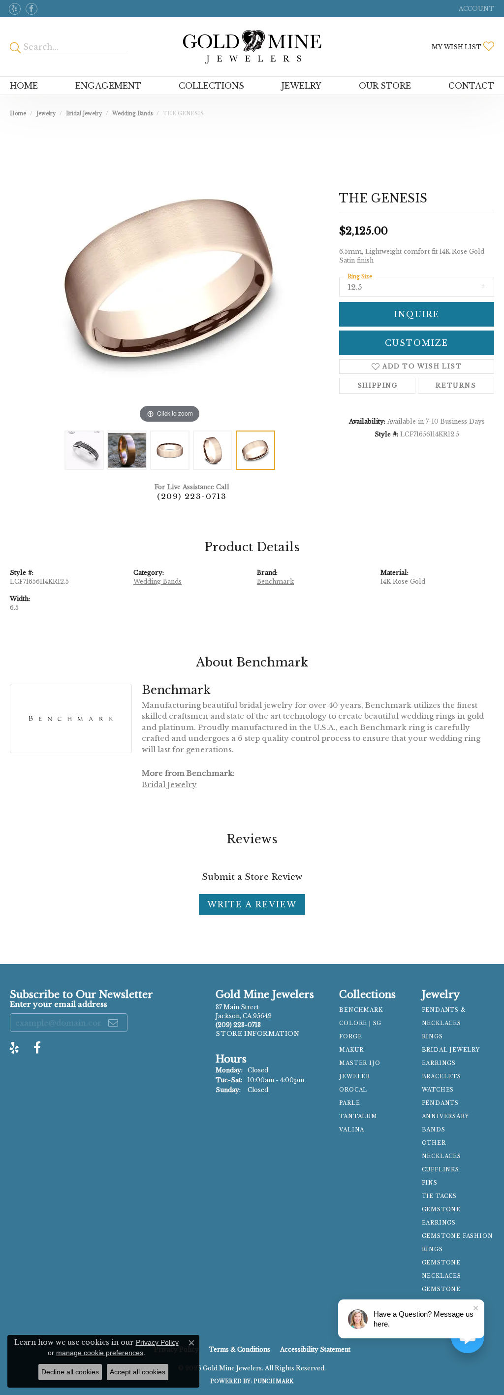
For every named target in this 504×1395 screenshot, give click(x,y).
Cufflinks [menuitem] (440, 1169)
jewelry (46, 113)
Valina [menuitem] (351, 1130)
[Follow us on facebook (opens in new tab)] (31, 9)
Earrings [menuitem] (439, 1063)
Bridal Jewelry (84, 113)
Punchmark (273, 1381)
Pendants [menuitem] (440, 1103)
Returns (456, 385)
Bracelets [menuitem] (441, 1076)
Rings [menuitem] (432, 1036)
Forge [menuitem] (350, 1036)
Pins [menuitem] (430, 1183)
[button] (475, 8)
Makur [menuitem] (351, 1050)
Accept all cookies (137, 1372)
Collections (211, 86)
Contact (471, 86)
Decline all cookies (70, 1372)
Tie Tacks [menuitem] (439, 1196)
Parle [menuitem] (349, 1103)
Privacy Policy (157, 1342)
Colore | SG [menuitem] (360, 1023)
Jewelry (301, 86)
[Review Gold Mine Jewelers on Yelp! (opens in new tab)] (15, 9)
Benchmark (275, 581)
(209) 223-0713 (191, 496)
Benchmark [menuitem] (360, 1010)
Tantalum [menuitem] (358, 1116)
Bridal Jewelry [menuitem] (451, 1050)
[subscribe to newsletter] (113, 1022)
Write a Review (252, 904)
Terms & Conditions (239, 1349)
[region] (169, 278)
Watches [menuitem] (438, 1090)
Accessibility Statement (315, 1349)
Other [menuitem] (434, 1143)
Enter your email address (58, 1004)
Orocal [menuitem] (353, 1090)
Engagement (108, 86)
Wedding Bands (132, 113)
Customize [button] (416, 343)
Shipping (377, 385)
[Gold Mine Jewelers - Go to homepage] (252, 46)
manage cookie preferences (99, 1353)
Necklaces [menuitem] (441, 1156)
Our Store (385, 86)
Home (24, 86)
